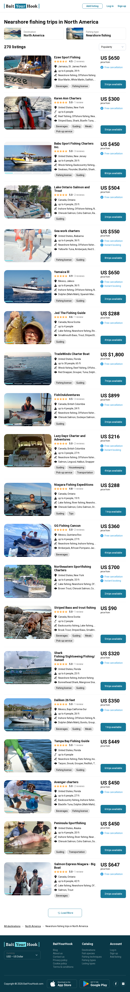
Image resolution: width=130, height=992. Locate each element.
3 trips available (113, 84)
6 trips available (113, 768)
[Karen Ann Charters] (65, 115)
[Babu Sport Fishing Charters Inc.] (65, 160)
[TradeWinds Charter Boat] (65, 368)
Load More (67, 913)
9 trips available (113, 686)
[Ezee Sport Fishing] (65, 72)
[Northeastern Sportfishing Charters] (65, 581)
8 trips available (113, 173)
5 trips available (113, 129)
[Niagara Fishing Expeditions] (65, 499)
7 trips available (113, 381)
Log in (110, 6)
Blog (55, 950)
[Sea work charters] (65, 245)
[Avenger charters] (65, 796)
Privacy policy (60, 960)
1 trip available (113, 511)
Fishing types (89, 960)
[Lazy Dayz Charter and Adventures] (65, 454)
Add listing (92, 6)
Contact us (58, 956)
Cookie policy (60, 963)
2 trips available (113, 217)
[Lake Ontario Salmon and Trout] (65, 203)
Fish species (88, 953)
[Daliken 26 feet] (65, 714)
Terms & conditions (63, 967)
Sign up (122, 6)
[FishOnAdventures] (65, 409)
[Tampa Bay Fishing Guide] (65, 755)
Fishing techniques (92, 956)
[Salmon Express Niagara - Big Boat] (65, 880)
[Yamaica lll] (65, 286)
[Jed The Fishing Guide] (65, 327)
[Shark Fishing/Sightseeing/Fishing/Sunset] (65, 670)
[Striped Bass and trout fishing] (65, 624)
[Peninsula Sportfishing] (65, 837)
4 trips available (113, 340)
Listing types (88, 963)
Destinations (88, 950)
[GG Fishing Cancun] (65, 540)
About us (58, 953)
